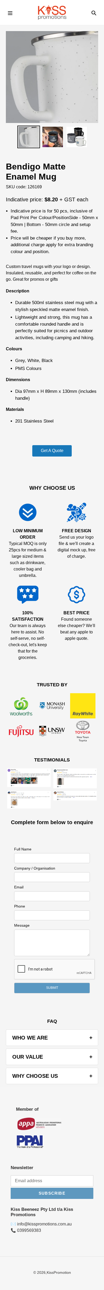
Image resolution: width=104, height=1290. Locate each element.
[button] (52, 988)
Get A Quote (52, 450)
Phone (19, 906)
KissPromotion (59, 1272)
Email (18, 887)
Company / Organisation (34, 868)
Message (22, 925)
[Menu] (10, 12)
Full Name (22, 849)
